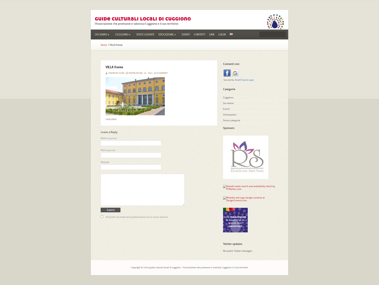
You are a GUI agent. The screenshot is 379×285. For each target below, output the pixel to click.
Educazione (167, 34)
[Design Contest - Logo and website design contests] (247, 200)
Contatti (199, 34)
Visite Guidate (145, 34)
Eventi (186, 34)
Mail (108, 150)
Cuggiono (122, 34)
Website (105, 162)
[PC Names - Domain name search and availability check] (250, 189)
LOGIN (222, 34)
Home (104, 45)
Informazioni (229, 114)
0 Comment (162, 73)
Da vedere (228, 103)
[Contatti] (235, 231)
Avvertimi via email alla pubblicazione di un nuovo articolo (137, 217)
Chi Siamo (102, 34)
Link (212, 34)
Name (109, 138)
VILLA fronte (114, 67)
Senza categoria (231, 120)
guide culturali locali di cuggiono (143, 18)
